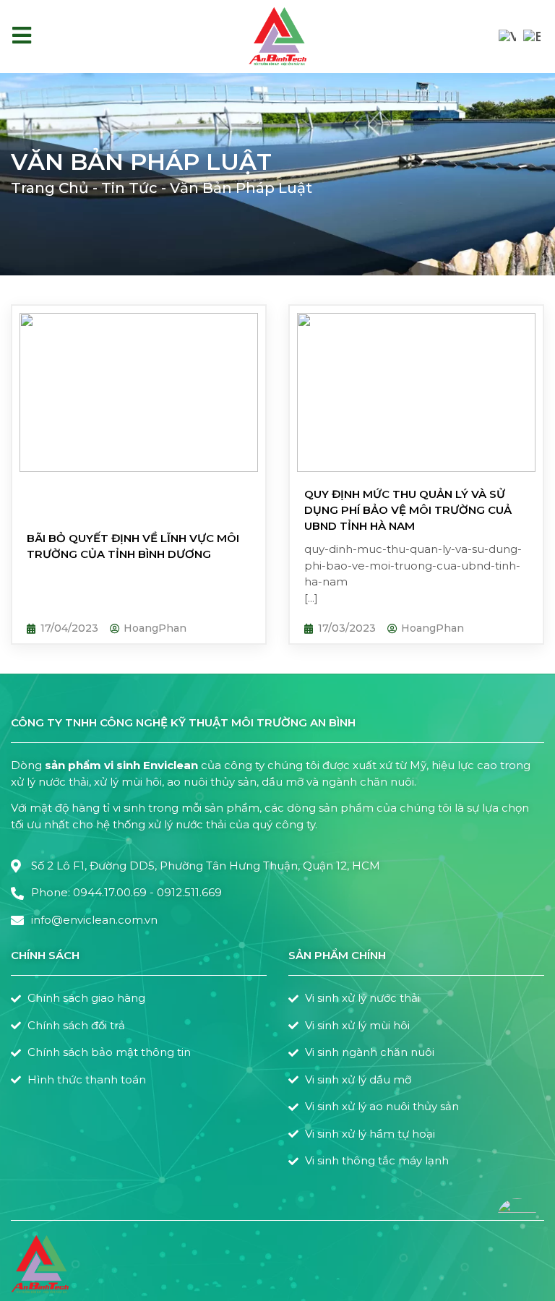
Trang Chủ (50, 188)
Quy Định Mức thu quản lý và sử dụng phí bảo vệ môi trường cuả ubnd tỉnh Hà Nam (408, 510)
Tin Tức (129, 188)
